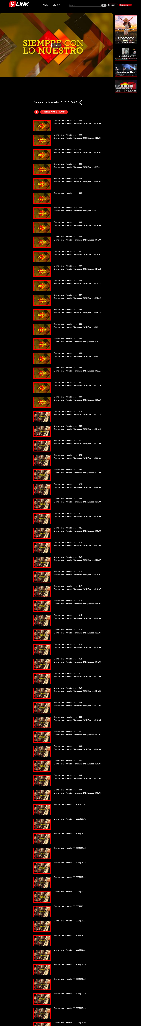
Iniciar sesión (125, 5)
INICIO (45, 5)
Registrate (112, 5)
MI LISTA (56, 5)
